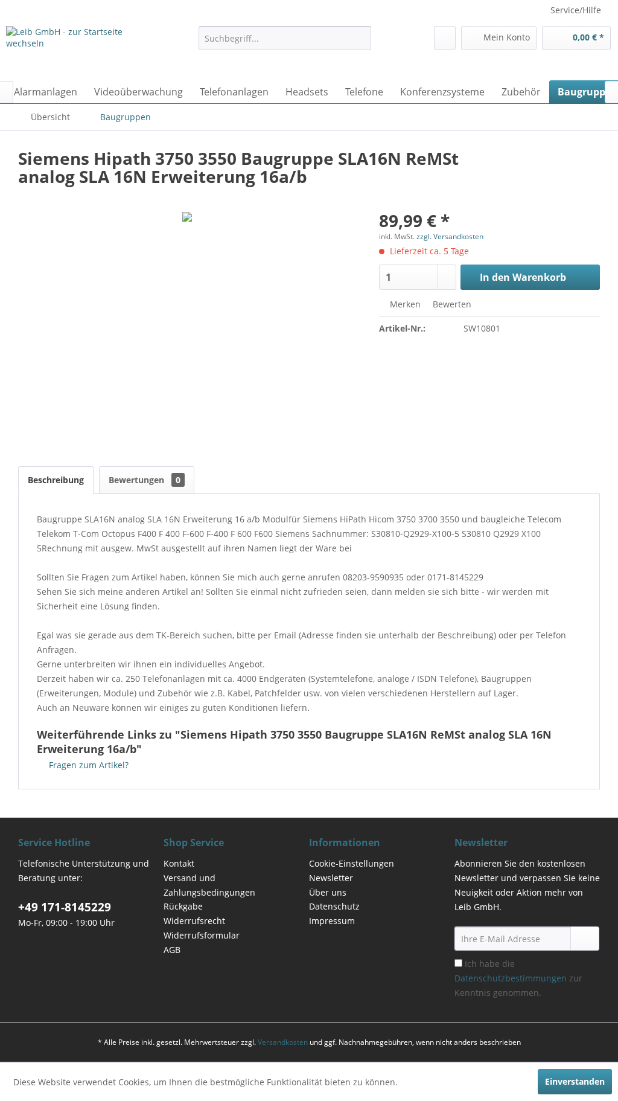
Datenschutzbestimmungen (510, 978)
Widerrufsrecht (194, 920)
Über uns (327, 892)
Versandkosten (283, 1042)
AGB (172, 949)
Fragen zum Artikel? (87, 765)
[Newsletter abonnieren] (584, 938)
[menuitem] (285, 38)
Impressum (332, 920)
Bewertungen (144, 480)
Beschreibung (56, 480)
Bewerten (450, 304)
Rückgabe (183, 906)
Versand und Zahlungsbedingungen (209, 885)
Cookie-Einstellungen (351, 863)
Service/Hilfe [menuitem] (576, 10)
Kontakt (179, 863)
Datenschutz (334, 906)
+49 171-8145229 (64, 907)
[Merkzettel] (445, 38)
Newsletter (331, 878)
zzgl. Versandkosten (449, 236)
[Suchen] (360, 38)
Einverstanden (575, 1081)
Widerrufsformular (202, 935)
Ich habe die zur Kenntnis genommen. (518, 978)
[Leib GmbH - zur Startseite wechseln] (79, 50)
